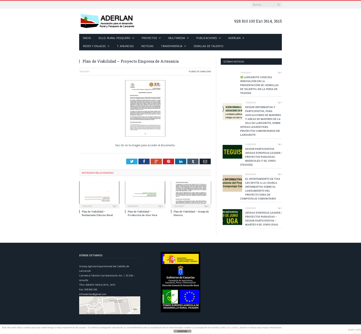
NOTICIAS (147, 46)
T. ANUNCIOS (125, 46)
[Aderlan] (107, 21)
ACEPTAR (182, 331)
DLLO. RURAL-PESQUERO (114, 38)
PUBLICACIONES (206, 38)
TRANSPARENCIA (171, 46)
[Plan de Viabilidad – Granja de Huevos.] (191, 194)
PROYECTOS (149, 38)
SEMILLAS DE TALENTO (208, 46)
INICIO (87, 38)
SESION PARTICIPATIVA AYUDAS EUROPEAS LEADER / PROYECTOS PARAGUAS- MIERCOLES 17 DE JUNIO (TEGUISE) (261, 156)
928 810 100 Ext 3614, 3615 (258, 21)
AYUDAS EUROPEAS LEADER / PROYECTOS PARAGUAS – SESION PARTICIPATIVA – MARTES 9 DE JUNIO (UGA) (263, 218)
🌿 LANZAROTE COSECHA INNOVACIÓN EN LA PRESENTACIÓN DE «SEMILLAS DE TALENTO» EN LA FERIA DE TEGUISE (259, 85)
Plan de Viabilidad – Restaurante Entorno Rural (97, 212)
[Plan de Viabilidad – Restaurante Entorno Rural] (99, 194)
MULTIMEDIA (176, 38)
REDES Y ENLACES (94, 46)
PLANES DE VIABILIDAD (200, 71)
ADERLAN (234, 38)
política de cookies (229, 327)
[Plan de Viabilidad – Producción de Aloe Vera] (145, 194)
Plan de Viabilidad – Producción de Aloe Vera (142, 212)
